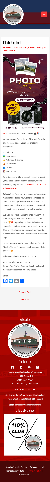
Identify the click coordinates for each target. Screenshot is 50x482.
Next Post (25, 299)
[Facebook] (12, 367)
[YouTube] (29, 367)
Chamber (8, 47)
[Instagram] (37, 367)
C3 (30, 474)
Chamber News (35, 47)
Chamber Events (20, 47)
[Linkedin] (20, 367)
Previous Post (25, 292)
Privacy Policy (35, 471)
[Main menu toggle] (44, 14)
